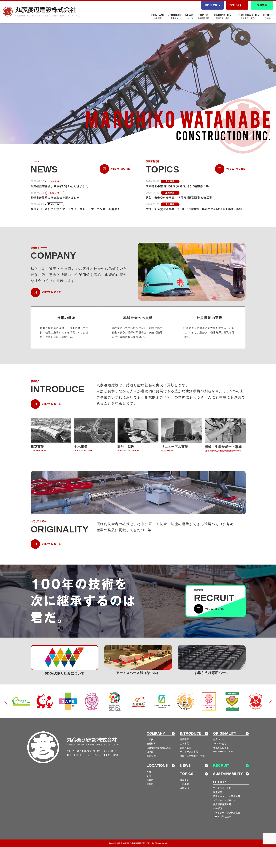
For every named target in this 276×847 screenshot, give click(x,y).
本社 (149, 771)
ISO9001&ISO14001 (223, 751)
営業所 (150, 779)
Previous (6, 700)
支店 (149, 776)
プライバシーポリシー (224, 800)
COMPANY (157, 16)
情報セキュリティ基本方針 (226, 796)
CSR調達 (217, 808)
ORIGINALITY (222, 16)
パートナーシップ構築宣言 (226, 812)
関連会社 (151, 755)
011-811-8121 (82, 755)
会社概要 (151, 743)
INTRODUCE (174, 16)
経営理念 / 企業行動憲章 (159, 747)
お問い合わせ (237, 5)
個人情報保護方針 (222, 804)
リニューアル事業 (189, 751)
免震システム (220, 739)
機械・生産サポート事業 (192, 755)
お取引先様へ (212, 5)
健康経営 (217, 792)
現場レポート (186, 788)
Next (270, 700)
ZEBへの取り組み (222, 816)
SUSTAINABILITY (248, 16)
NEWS (189, 16)
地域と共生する (221, 747)
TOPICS (203, 16)
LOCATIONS (157, 765)
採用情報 (262, 5)
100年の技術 (219, 743)
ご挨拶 (150, 739)
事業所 (150, 784)
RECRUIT (221, 765)
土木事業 (184, 743)
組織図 (150, 751)
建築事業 (184, 739)
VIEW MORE (120, 168)
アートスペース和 (222, 788)
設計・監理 (185, 747)
